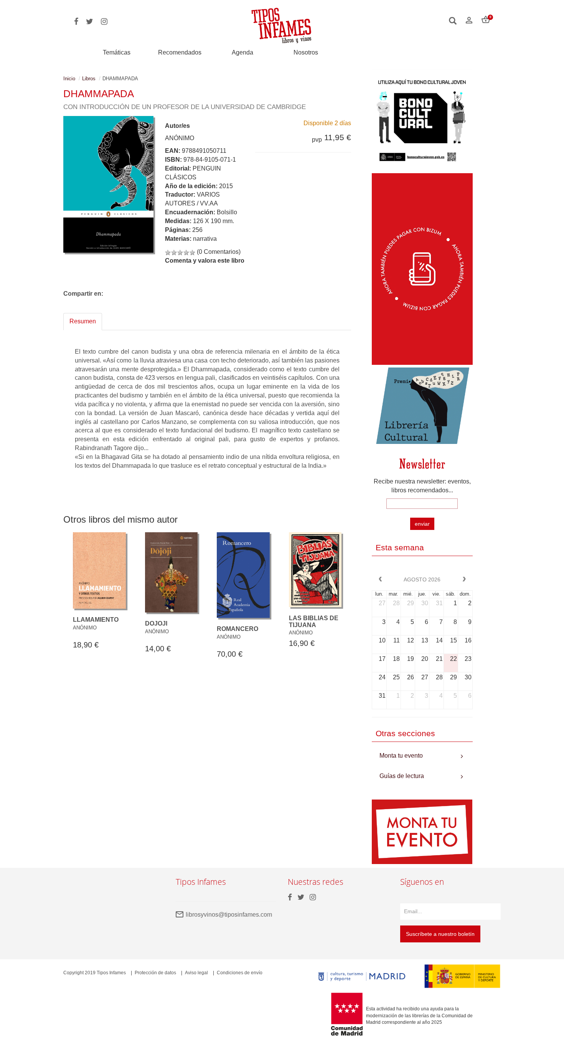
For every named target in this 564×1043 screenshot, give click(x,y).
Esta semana (400, 547)
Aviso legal (196, 972)
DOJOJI (156, 623)
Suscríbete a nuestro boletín (440, 934)
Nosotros (306, 52)
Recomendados (179, 52)
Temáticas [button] (116, 52)
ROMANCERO (237, 629)
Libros (89, 78)
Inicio (69, 78)
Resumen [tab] (82, 321)
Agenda (242, 52)
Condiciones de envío (239, 972)
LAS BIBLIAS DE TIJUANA (313, 621)
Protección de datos (155, 972)
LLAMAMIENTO (96, 619)
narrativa (205, 238)
